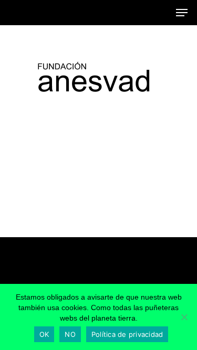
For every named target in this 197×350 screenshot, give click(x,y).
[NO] (184, 317)
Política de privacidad (127, 334)
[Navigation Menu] (182, 12)
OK (44, 334)
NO (70, 334)
